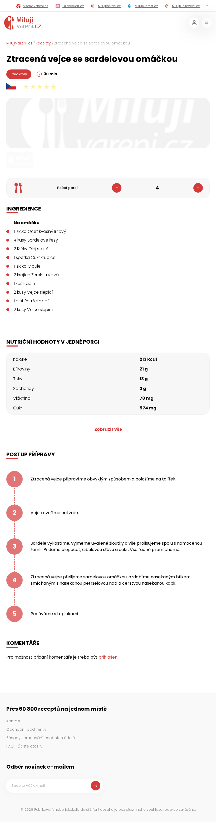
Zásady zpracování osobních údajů (40, 737)
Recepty (43, 43)
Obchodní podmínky (26, 729)
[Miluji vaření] (22, 23)
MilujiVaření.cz (19, 43)
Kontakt (13, 721)
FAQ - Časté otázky (24, 746)
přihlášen (108, 657)
